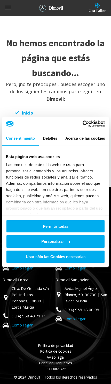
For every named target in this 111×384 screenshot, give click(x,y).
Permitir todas (55, 226)
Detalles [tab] (50, 138)
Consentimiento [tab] (20, 138)
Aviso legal (56, 357)
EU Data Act (55, 368)
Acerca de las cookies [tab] (85, 138)
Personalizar (52, 241)
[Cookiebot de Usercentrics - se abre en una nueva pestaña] (82, 123)
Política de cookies (55, 351)
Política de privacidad (55, 345)
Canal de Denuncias (55, 362)
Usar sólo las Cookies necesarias (55, 256)
